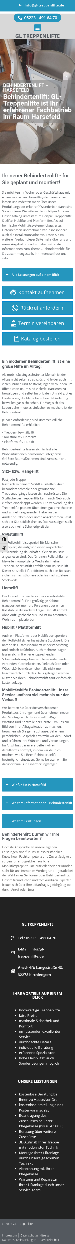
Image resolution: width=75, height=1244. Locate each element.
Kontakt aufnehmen (41, 292)
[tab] (37, 274)
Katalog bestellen (41, 338)
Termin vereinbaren (41, 323)
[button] (37, 27)
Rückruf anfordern (41, 307)
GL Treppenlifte (37, 35)
